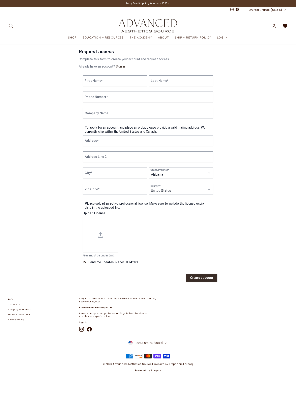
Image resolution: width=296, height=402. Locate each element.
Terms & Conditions (19, 314)
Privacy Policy (16, 319)
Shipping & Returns (19, 309)
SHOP (72, 37)
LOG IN (222, 37)
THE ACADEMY (141, 37)
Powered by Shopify (148, 370)
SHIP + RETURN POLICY (193, 37)
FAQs (10, 299)
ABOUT (163, 37)
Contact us (14, 304)
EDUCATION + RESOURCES (103, 37)
